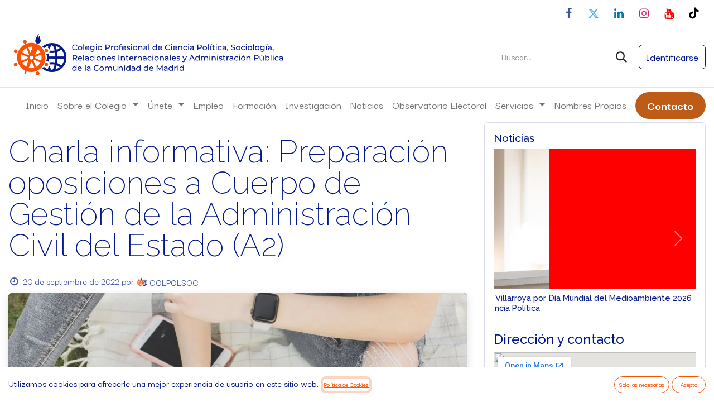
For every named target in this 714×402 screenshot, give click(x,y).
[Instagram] (644, 13)
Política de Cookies (346, 384)
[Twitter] (593, 13)
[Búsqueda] (621, 57)
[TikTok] (694, 13)
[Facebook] (568, 13)
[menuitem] (37, 105)
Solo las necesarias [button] (641, 384)
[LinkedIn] (618, 13)
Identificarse (672, 56)
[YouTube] (669, 13)
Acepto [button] (689, 384)
